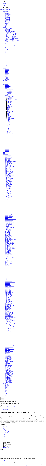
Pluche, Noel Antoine (9, 312)
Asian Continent (8, 49)
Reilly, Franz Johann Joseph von (10, 323)
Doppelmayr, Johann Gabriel (10, 222)
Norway (13, 37)
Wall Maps (7, 23)
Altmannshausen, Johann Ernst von (11, 161)
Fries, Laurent (7, 237)
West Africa (9, 93)
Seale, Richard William (9, 347)
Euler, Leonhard (8, 230)
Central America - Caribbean (10, 31)
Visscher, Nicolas (8, 372)
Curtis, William (7, 213)
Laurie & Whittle (8, 267)
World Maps (7, 13)
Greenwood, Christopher (9, 242)
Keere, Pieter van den (9, 261)
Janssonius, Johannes (8, 254)
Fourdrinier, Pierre (8, 235)
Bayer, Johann (7, 168)
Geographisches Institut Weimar (10, 239)
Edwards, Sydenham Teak (9, 227)
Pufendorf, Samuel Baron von (10, 317)
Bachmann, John (8, 165)
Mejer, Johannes (8, 288)
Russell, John (7, 334)
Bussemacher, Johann (9, 198)
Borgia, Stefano (7, 185)
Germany (6, 33)
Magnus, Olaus (7, 279)
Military (6, 72)
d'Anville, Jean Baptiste (9, 214)
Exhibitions (5, 436)
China (6, 51)
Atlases (4, 152)
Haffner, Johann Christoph (9, 243)
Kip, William (7, 264)
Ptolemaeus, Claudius (9, 316)
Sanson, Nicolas (8, 335)
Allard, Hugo (7, 160)
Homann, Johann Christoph (10, 248)
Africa (4, 58)
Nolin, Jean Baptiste (8, 303)
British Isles (7, 37)
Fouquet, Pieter (7, 234)
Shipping (4, 435)
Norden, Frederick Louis (9, 305)
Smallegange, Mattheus (9, 351)
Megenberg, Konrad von (9, 286)
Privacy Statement (6, 433)
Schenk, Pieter (7, 338)
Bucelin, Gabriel (8, 195)
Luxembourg (14, 34)
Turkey (13, 46)
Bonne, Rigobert (8, 183)
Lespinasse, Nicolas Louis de (10, 271)
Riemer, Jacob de (8, 325)
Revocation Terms (6, 432)
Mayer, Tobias (7, 284)
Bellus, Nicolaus (8, 173)
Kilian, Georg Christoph (9, 263)
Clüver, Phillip (7, 208)
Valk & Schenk (7, 368)
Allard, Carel (7, 159)
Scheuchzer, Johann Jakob (9, 339)
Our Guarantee (5, 429)
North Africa (7, 61)
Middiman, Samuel (8, 294)
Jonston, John (7, 259)
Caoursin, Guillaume (8, 201)
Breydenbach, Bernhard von (10, 191)
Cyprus (6, 38)
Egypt (8, 94)
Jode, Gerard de (8, 256)
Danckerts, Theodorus (9, 216)
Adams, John (7, 156)
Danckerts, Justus (8, 215)
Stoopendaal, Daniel (8, 358)
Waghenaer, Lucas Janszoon (10, 373)
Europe (13, 32)
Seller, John (7, 348)
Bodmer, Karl (7, 180)
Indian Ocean (7, 16)
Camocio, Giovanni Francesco (10, 200)
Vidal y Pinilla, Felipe (9, 371)
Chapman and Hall (8, 206)
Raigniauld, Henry (8, 319)
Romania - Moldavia (15, 40)
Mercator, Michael (8, 290)
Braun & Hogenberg (8, 190)
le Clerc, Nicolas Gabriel (9, 268)
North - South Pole (8, 20)
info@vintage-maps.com (7, 447)
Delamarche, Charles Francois (10, 219)
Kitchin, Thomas (8, 265)
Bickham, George (8, 176)
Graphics (4, 383)
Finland (6, 41)
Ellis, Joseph (7, 228)
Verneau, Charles (8, 370)
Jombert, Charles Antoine (9, 258)
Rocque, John (7, 329)
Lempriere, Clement (8, 270)
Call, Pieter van (7, 199)
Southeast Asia (7, 50)
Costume (6, 75)
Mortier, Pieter (7, 298)
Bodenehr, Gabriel (8, 179)
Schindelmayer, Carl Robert (10, 340)
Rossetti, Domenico (8, 330)
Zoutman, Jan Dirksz (8, 382)
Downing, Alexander (8, 223)
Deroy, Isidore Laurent (9, 220)
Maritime (6, 71)
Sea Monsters (7, 21)
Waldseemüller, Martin (9, 374)
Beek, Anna (7, 170)
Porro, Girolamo (8, 315)
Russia (13, 41)
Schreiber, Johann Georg (9, 345)
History (6, 76)
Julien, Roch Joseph (8, 260)
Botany (6, 74)
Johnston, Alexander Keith (9, 257)
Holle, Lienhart (7, 245)
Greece (6, 43)
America (4, 27)
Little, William (7, 274)
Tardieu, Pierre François (9, 361)
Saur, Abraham (7, 336)
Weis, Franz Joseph (8, 376)
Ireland (6, 45)
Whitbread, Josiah (8, 378)
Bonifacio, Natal (8, 182)
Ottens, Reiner (7, 307)
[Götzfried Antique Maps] (5, 9)
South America (7, 30)
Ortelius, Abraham (8, 306)
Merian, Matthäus (8, 293)
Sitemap (4, 437)
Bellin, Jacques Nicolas (9, 172)
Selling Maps (5, 430)
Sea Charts (7, 15)
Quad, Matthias (7, 318)
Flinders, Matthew (8, 233)
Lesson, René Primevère (9, 272)
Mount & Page (7, 300)
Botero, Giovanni (8, 186)
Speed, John (7, 353)
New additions (5, 426)
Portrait (6, 77)
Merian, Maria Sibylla (9, 292)
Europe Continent (8, 32)
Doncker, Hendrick (8, 221)
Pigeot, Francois (8, 310)
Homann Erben (7, 246)
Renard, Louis (7, 324)
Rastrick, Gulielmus (8, 321)
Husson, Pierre (7, 252)
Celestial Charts (7, 14)
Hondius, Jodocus (8, 249)
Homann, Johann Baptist (9, 247)
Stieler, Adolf (7, 355)
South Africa (9, 92)
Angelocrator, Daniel (8, 162)
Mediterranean (7, 19)
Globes (6, 26)
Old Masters (7, 70)
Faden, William (7, 231)
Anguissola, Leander (8, 163)
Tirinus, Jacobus (8, 363)
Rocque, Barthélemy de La (9, 328)
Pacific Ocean (7, 18)
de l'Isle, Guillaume (8, 217)
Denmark (6, 40)
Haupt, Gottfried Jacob (9, 244)
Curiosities (7, 22)
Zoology (6, 78)
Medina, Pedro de (8, 285)
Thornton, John (7, 362)
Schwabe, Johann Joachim (9, 346)
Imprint (4, 434)
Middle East (7, 55)
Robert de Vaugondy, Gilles (10, 326)
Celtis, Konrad (7, 204)
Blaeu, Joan (7, 177)
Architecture (7, 79)
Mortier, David (7, 297)
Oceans (6, 141)
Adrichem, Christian (8, 157)
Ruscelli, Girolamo (8, 333)
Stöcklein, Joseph (8, 357)
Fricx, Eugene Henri (8, 236)
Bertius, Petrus (7, 174)
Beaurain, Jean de (8, 169)
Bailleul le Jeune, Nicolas (9, 166)
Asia (3, 48)
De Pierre (6, 218)
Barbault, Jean (7, 167)
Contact (4, 5)
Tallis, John (7, 360)
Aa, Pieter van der (8, 155)
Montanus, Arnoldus (8, 295)
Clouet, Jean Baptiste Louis (10, 207)
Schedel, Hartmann (8, 337)
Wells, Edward (7, 377)
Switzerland (14, 45)
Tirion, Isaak (7, 364)
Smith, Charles (7, 352)
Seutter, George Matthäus (9, 349)
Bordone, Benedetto (8, 184)
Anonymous (7, 164)
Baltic (6, 35)
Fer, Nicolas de (7, 232)
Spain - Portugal (14, 43)
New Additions (5, 395)
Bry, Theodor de (8, 194)
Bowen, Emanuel (8, 187)
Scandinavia (14, 42)
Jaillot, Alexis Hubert (8, 253)
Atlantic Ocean (7, 17)
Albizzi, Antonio (8, 158)
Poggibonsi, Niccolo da (9, 313)
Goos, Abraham (8, 240)
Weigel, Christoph (8, 375)
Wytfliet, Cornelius (8, 380)
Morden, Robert (8, 296)
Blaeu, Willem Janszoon (9, 178)
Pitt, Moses (7, 311)
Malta (13, 35)
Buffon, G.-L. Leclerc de (9, 196)
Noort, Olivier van (8, 304)
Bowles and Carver (8, 188)
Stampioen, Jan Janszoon (9, 354)
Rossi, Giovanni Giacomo (9, 331)
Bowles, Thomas (8, 189)
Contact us (4, 427)
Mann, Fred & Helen (8, 281)
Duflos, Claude (7, 226)
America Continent (8, 28)
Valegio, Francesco (8, 367)
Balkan (6, 34)
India (6, 53)
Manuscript (7, 24)
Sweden (13, 44)
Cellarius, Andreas (8, 203)
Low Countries (14, 33)
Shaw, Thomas (7, 350)
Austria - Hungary (15, 38)
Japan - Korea (7, 54)
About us (4, 428)
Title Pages (7, 69)
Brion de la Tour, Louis (9, 192)
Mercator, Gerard (8, 289)
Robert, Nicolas (7, 327)
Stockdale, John (8, 356)
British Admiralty (8, 193)
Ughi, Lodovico (8, 366)
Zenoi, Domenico (8, 381)
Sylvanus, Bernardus (8, 359)
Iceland (6, 44)
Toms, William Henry (9, 365)
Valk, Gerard (7, 369)
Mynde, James (7, 302)
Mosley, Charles (8, 299)
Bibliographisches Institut (9, 175)
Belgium (6, 36)
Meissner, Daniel (8, 287)
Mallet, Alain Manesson (9, 280)
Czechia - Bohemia (8, 39)
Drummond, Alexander (9, 224)
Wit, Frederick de (8, 379)
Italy (6, 46)
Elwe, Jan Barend (8, 229)
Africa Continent (8, 59)
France (6, 42)
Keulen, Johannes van (9, 262)
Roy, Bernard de (8, 332)
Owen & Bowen (8, 308)
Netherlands (14, 36)
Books (6, 25)
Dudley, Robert (7, 225)
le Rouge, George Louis (9, 269)
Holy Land (7, 52)
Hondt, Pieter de (8, 250)
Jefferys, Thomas (8, 255)
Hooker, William (8, 251)
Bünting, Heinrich (8, 197)
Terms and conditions (6, 431)
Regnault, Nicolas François (10, 322)
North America (7, 29)
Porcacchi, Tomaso (8, 314)
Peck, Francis (7, 309)
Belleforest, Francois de (9, 171)
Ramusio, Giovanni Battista (10, 320)
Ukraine (6, 47)
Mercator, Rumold (8, 291)
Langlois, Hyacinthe (8, 266)
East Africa (7, 60)
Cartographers (5, 154)
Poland (13, 39)
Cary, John (7, 202)
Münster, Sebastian (8, 301)
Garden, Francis (8, 238)
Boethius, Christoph (8, 181)
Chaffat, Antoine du (8, 205)
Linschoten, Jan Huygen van (10, 273)
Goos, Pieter (7, 241)
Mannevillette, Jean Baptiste (10, 282)
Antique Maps (5, 84)
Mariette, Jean (7, 283)
